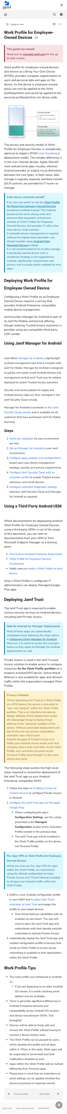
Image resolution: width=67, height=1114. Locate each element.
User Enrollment (49, 153)
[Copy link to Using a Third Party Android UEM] (10, 513)
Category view (17, 24)
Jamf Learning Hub (25, 1108)
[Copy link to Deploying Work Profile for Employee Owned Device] (55, 288)
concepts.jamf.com (34, 54)
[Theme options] (61, 15)
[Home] (7, 5)
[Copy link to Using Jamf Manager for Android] (10, 350)
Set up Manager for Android (26, 448)
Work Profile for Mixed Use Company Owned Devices (33, 204)
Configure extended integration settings (33, 487)
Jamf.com (7, 1108)
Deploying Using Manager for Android (33, 639)
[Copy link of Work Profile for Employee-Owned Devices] (36, 38)
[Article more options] (60, 24)
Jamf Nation (43, 1108)
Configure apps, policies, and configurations (35, 458)
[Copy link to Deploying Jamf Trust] (49, 600)
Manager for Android (30, 358)
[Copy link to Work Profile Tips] (41, 968)
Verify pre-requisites (21, 438)
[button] (19, 1094)
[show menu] (61, 5)
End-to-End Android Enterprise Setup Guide (35, 554)
